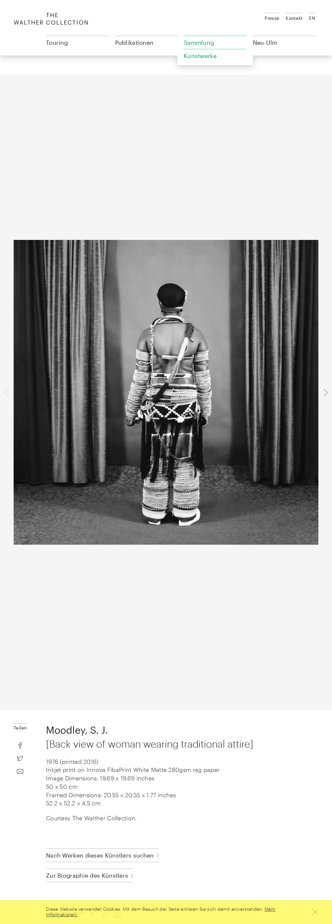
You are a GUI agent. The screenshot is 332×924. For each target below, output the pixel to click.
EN (312, 18)
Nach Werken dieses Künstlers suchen (100, 855)
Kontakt (294, 18)
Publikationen (134, 42)
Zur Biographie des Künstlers (87, 875)
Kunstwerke (200, 55)
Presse (272, 18)
